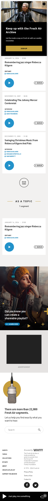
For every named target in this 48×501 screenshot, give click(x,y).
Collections (6, 458)
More (24, 184)
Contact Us (27, 479)
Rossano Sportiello (13, 154)
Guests (4, 450)
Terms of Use (28, 476)
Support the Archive (9, 474)
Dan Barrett (11, 156)
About (4, 466)
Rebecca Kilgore (12, 74)
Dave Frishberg (12, 114)
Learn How (13, 324)
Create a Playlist (8, 470)
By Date (5, 462)
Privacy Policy (28, 472)
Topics (4, 454)
